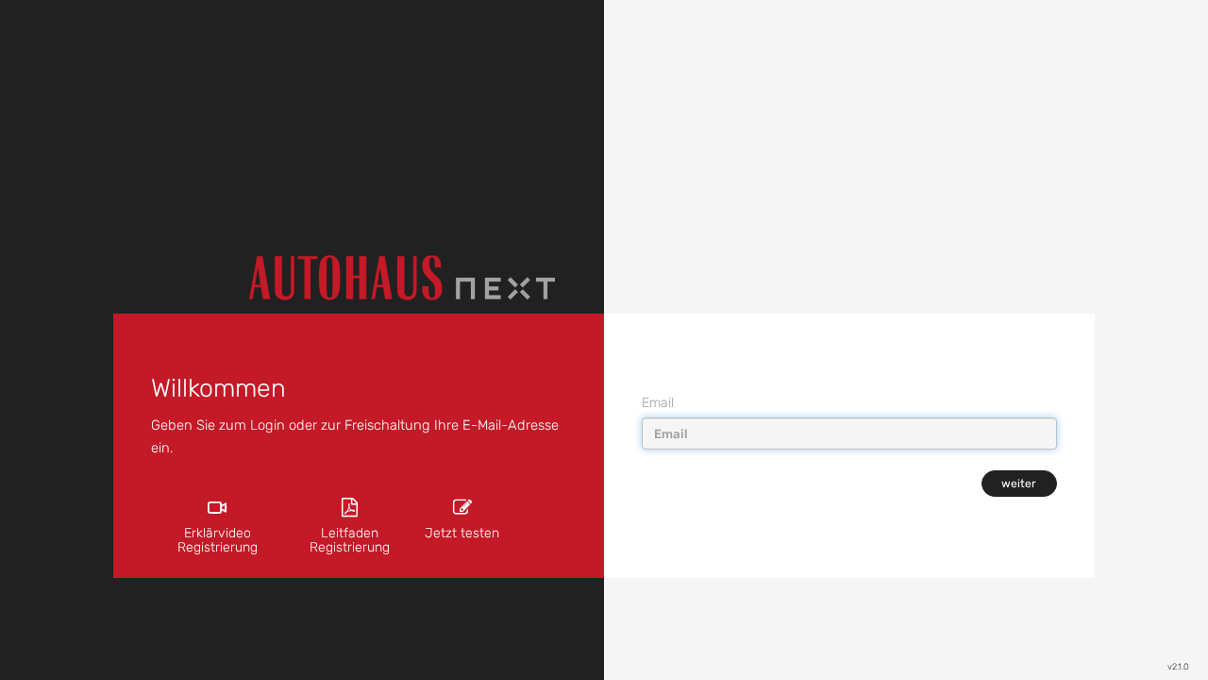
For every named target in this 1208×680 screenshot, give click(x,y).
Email (658, 403)
